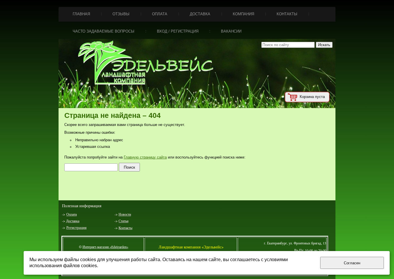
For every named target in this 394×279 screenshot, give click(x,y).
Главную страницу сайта (145, 157)
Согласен (352, 263)
